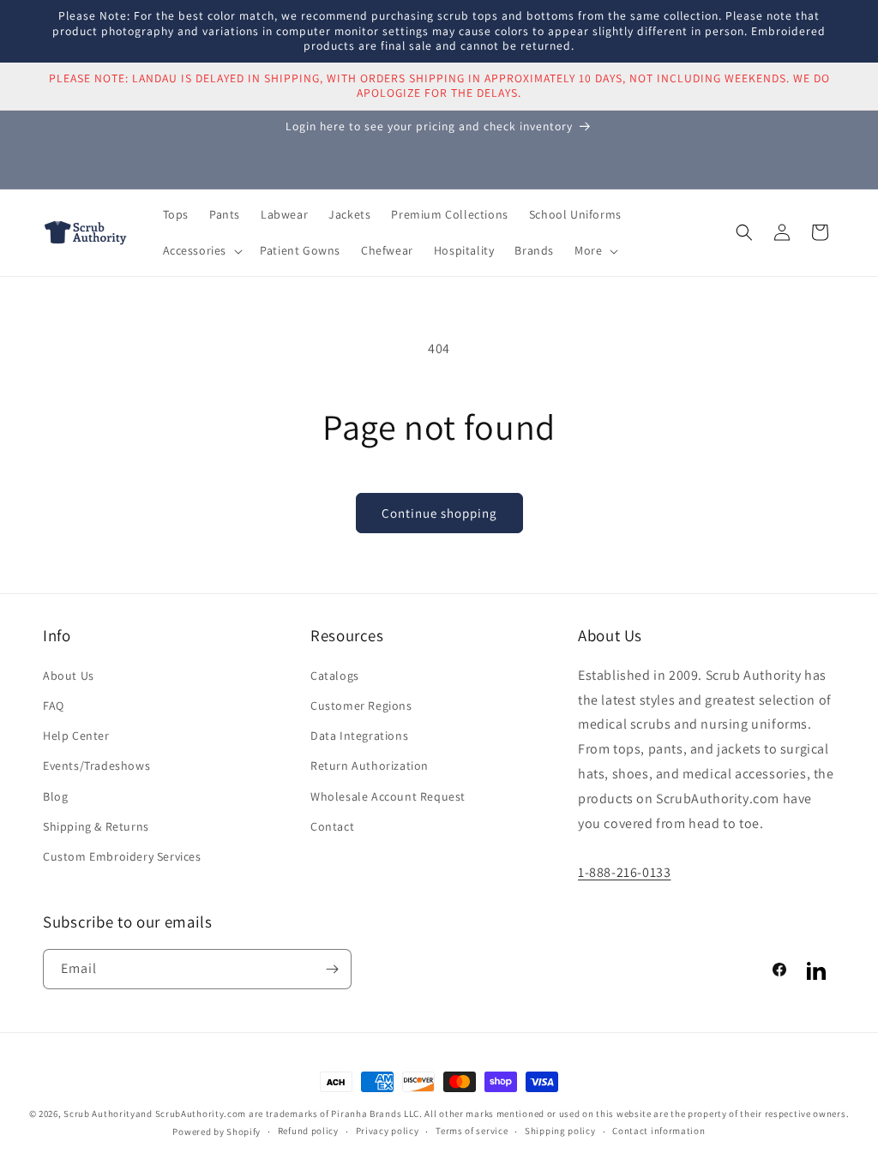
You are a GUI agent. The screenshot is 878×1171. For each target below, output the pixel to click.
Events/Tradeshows (96, 765)
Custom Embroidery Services (122, 856)
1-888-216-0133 (624, 872)
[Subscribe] (332, 969)
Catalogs (334, 675)
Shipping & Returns (96, 826)
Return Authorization (369, 765)
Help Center (76, 735)
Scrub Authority (99, 1114)
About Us (68, 675)
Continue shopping (439, 513)
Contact (332, 826)
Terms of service (472, 1131)
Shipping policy (560, 1131)
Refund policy (308, 1131)
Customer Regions (361, 705)
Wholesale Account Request (388, 796)
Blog (55, 796)
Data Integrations (359, 735)
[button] (201, 250)
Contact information (658, 1131)
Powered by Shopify (216, 1132)
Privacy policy (387, 1131)
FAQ (53, 705)
